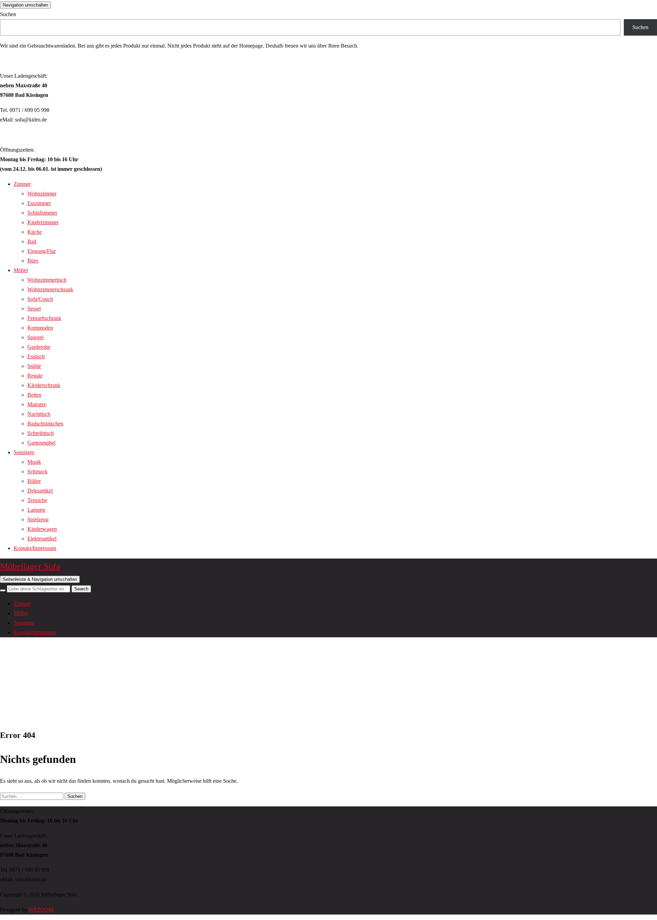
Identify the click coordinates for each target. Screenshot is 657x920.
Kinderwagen (42, 529)
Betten (34, 395)
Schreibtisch (40, 433)
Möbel (21, 270)
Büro (32, 261)
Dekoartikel (40, 491)
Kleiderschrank (43, 385)
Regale (34, 376)
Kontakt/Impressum (35, 548)
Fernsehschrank (44, 318)
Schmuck (37, 471)
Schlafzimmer (42, 213)
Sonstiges (24, 452)
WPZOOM (41, 909)
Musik (34, 462)
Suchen (8, 14)
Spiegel (35, 337)
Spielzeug (38, 519)
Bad (31, 241)
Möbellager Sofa (30, 566)
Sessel (34, 308)
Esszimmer (39, 203)
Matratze (36, 404)
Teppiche (37, 500)
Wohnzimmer (41, 193)
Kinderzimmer (43, 222)
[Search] (2, 590)
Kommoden (40, 328)
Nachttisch (38, 414)
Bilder (34, 481)
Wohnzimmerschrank (50, 289)
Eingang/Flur (41, 251)
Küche (34, 232)
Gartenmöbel (41, 443)
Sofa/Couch (40, 299)
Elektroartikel (41, 538)
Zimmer (22, 184)
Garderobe (38, 347)
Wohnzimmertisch (46, 280)
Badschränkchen (45, 423)
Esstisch (36, 356)
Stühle (34, 366)
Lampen (36, 510)
